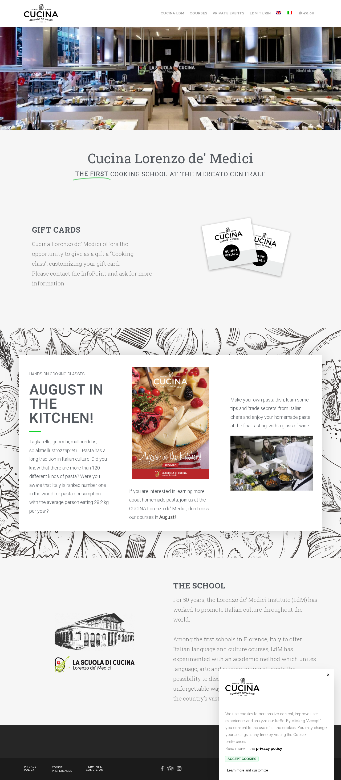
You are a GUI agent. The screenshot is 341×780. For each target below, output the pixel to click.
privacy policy (269, 748)
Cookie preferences (62, 769)
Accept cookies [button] (242, 759)
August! (167, 517)
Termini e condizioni (95, 768)
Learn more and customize (247, 770)
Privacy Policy (30, 768)
